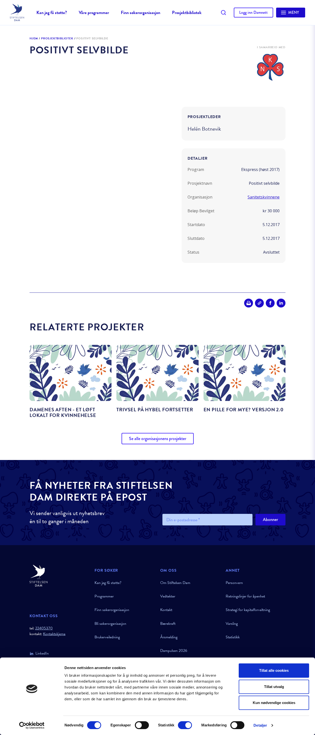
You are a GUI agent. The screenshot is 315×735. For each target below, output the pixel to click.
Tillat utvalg (274, 687)
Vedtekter (167, 596)
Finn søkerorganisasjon (140, 12)
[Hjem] (59, 576)
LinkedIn (42, 653)
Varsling (232, 624)
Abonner (270, 519)
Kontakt (166, 610)
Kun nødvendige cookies (274, 703)
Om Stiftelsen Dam (175, 583)
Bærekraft (167, 624)
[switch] (142, 725)
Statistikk (233, 637)
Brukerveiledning (107, 637)
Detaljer (260, 725)
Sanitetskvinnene (264, 197)
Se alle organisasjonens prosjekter (157, 438)
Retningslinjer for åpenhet (245, 596)
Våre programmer (94, 12)
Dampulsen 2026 (173, 651)
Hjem (34, 38)
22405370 (44, 628)
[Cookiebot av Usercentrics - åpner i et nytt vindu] (31, 725)
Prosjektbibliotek (187, 12)
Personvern (234, 583)
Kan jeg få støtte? (51, 12)
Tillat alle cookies (274, 670)
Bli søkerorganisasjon (110, 624)
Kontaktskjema (54, 634)
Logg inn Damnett (253, 12)
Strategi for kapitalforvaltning (248, 610)
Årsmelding (168, 637)
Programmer (104, 596)
